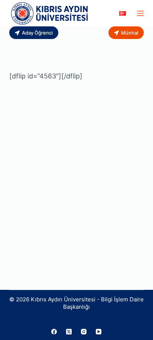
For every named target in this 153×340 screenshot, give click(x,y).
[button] (122, 13)
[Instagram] (84, 331)
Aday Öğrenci (37, 33)
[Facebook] (54, 331)
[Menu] (140, 13)
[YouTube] (98, 331)
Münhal (129, 33)
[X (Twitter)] (69, 331)
